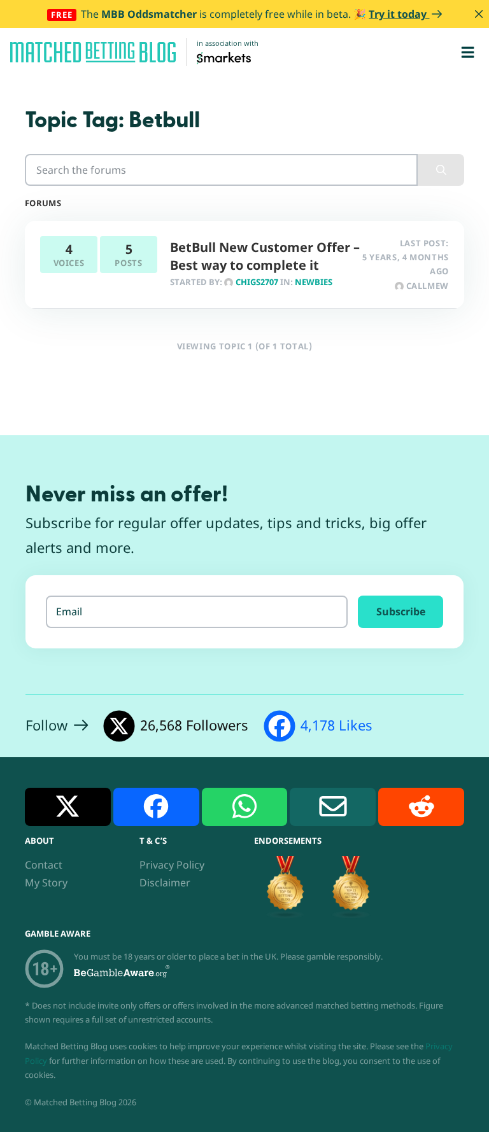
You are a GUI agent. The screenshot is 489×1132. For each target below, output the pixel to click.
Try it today (399, 14)
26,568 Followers (194, 725)
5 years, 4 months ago (405, 264)
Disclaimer (164, 883)
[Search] (441, 170)
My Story (46, 883)
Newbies (313, 282)
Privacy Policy (171, 865)
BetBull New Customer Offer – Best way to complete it (265, 256)
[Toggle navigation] (468, 52)
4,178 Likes (336, 725)
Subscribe (400, 611)
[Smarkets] (224, 57)
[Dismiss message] (479, 14)
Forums (43, 203)
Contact (43, 865)
